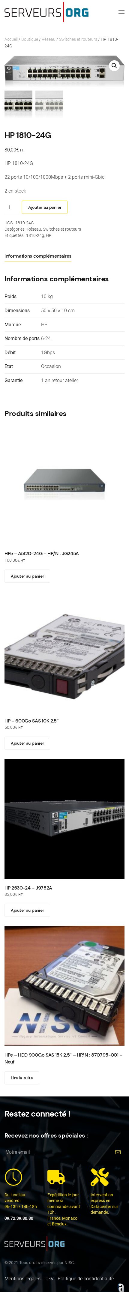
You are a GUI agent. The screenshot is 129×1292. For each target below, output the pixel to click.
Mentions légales (22, 1279)
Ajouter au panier (44, 207)
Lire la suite (22, 1078)
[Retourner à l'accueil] (46, 12)
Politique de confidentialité (86, 1279)
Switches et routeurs (78, 39)
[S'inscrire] (117, 1152)
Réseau (49, 39)
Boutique (29, 39)
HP (49, 235)
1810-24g (35, 235)
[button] (121, 12)
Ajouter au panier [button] (27, 576)
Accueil (11, 39)
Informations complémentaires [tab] (37, 256)
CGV (49, 1279)
